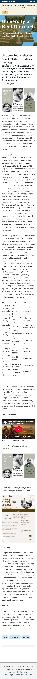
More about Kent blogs (17, 672)
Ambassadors (14, 637)
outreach (26, 637)
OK (5, 12)
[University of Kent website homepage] (9, 2)
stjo (4, 84)
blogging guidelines (12, 675)
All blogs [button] (32, 1)
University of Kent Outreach (18, 24)
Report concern (26, 675)
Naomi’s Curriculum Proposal (13, 440)
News (5, 637)
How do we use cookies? (16, 8)
